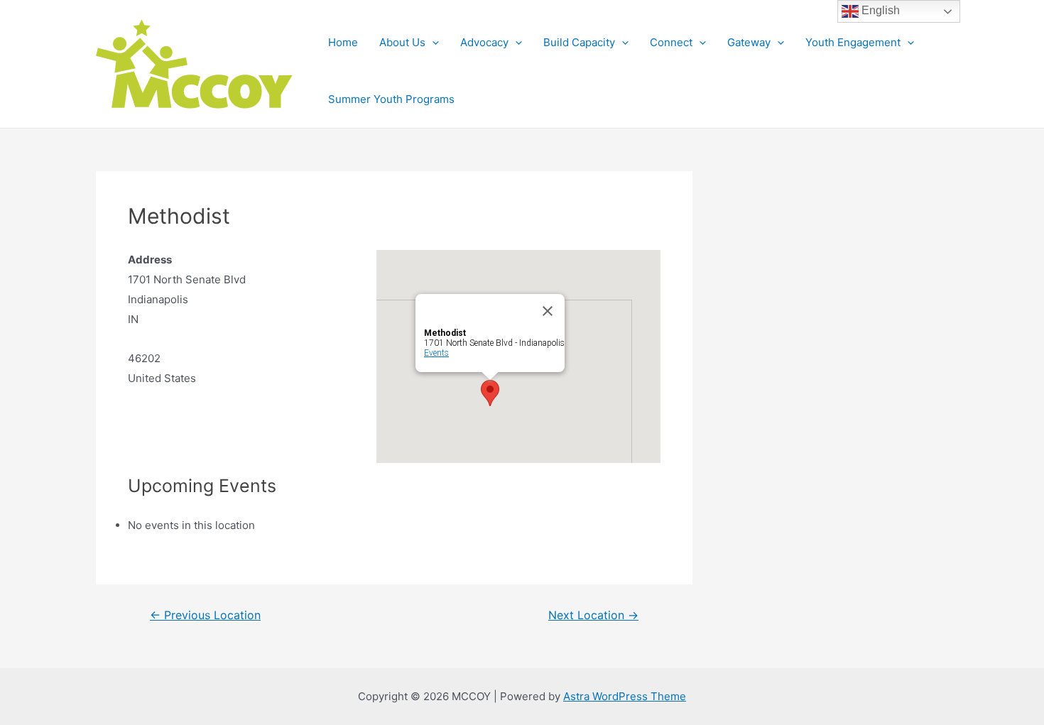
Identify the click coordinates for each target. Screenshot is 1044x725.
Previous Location (205, 615)
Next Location (593, 615)
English (879, 10)
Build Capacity (579, 42)
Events (436, 353)
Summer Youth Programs (391, 99)
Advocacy (484, 42)
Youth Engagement (853, 42)
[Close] (548, 311)
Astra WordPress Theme (624, 696)
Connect (671, 42)
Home (343, 42)
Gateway (749, 42)
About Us (402, 42)
